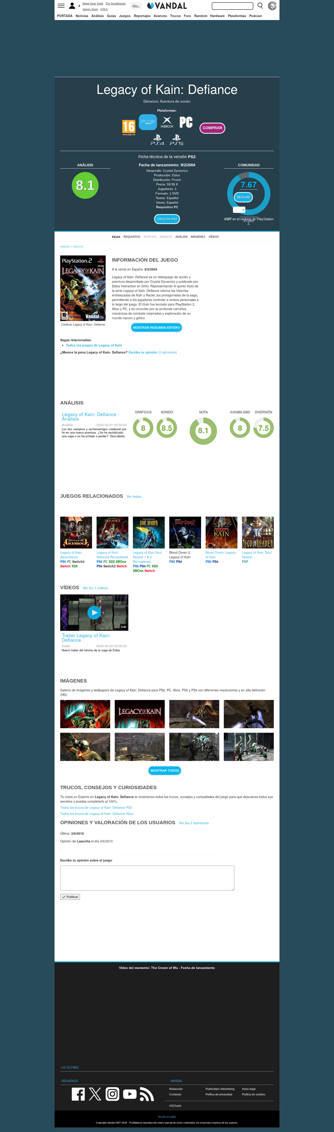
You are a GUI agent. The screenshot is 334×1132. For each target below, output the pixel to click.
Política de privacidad (219, 1094)
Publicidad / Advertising (220, 1088)
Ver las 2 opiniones (194, 822)
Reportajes (142, 15)
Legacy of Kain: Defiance (167, 88)
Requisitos (132, 236)
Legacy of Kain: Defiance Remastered (112, 554)
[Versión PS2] (148, 122)
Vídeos (214, 236)
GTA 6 (104, 9)
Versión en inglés (167, 1116)
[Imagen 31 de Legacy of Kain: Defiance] (194, 714)
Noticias (82, 15)
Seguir (243, 197)
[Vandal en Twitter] (95, 1093)
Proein (176, 180)
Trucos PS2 (167, 219)
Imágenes (198, 236)
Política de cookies (253, 1094)
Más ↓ (136, 6)
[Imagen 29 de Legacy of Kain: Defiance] (85, 747)
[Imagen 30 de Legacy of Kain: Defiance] (249, 714)
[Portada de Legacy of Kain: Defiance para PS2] (83, 288)
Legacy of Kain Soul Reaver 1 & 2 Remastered (147, 557)
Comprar (212, 128)
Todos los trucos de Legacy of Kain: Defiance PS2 (96, 807)
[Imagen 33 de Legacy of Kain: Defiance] (85, 714)
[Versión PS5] (176, 139)
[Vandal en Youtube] (129, 1093)
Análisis (97, 15)
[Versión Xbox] (167, 121)
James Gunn (90, 9)
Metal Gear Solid (92, 3)
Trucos (175, 15)
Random (200, 15)
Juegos (125, 15)
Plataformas (237, 15)
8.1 (85, 185)
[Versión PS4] (157, 139)
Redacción (176, 1088)
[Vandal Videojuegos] (167, 5)
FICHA (116, 237)
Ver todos (134, 496)
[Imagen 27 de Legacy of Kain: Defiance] (194, 747)
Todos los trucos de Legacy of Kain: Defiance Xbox (96, 813)
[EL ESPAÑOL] (272, 5)
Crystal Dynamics (175, 170)
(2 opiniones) (167, 352)
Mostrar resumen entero (156, 327)
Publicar (72, 897)
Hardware (217, 15)
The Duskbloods (115, 3)
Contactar (175, 1094)
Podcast (255, 15)
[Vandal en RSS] (147, 1093)
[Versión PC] (186, 121)
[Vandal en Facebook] (78, 1093)
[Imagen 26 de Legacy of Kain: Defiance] (249, 747)
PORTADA (64, 15)
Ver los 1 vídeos (95, 587)
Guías (111, 15)
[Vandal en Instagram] (112, 1093)
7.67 (249, 184)
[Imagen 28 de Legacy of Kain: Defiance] (140, 747)
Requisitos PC (167, 207)
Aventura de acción (175, 101)
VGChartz (175, 1105)
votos (249, 220)
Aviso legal (249, 1088)
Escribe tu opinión (143, 352)
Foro (187, 15)
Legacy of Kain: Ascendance (71, 554)
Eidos (176, 175)
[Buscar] (260, 5)
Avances (160, 15)
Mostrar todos (165, 770)
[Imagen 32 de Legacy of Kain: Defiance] (140, 714)
